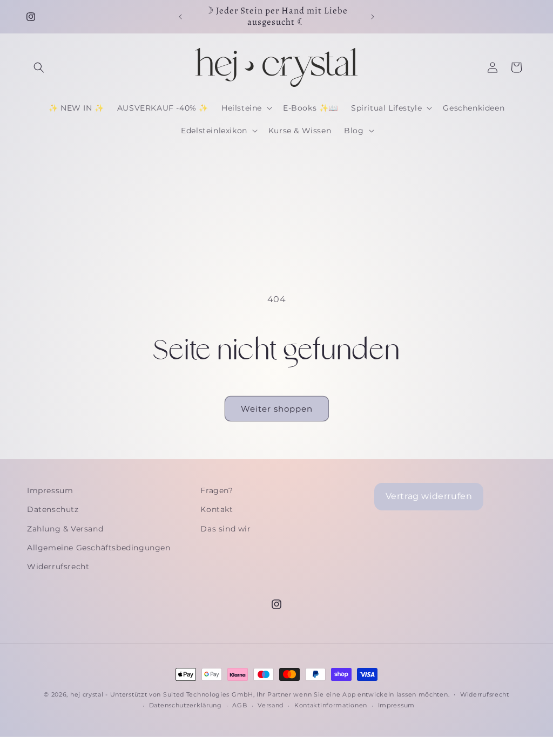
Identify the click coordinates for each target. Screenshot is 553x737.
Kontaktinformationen (330, 705)
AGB (239, 705)
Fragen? (216, 490)
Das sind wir (225, 529)
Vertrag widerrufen (429, 496)
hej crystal (87, 694)
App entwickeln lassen (379, 694)
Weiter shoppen (277, 409)
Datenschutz (53, 509)
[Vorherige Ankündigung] (180, 16)
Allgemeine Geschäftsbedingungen (99, 547)
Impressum (50, 490)
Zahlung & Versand (65, 529)
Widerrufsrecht (58, 566)
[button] (39, 67)
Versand (271, 705)
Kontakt (216, 509)
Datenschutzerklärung (185, 705)
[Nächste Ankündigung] (373, 16)
